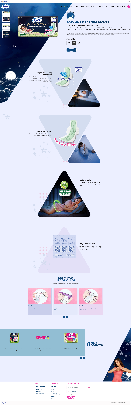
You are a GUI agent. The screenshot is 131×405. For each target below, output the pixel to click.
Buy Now (71, 50)
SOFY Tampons (39, 391)
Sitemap (53, 396)
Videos (53, 389)
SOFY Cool (37, 388)
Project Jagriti (115, 6)
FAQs (52, 391)
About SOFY (54, 386)
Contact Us (54, 393)
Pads (69, 42)
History (53, 388)
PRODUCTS (64, 6)
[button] (15, 46)
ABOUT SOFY (80, 6)
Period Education (102, 6)
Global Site (73, 391)
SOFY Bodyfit (38, 389)
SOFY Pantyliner (39, 393)
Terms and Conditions (57, 395)
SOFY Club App (90, 6)
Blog (52, 398)
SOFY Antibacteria (40, 386)
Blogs (124, 6)
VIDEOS (72, 6)
